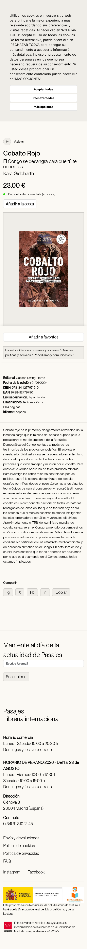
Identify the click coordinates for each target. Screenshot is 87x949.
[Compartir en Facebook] (33, 592)
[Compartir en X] (21, 592)
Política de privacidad (21, 853)
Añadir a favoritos (43, 337)
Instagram (11, 872)
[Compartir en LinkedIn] (46, 592)
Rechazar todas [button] (43, 98)
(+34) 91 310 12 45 (18, 823)
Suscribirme (16, 676)
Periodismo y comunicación (53, 355)
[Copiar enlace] (62, 592)
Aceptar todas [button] (43, 89)
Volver (18, 141)
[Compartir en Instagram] (9, 592)
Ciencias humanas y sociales (39, 350)
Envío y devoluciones (21, 838)
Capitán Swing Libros (30, 378)
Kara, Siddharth (18, 173)
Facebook (36, 872)
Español (10, 350)
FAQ (7, 861)
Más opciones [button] (43, 106)
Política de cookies (19, 845)
